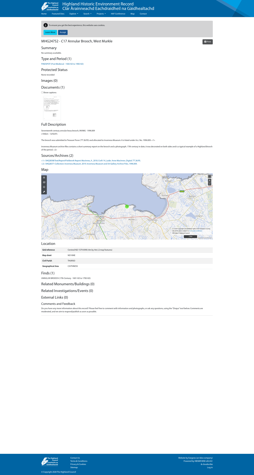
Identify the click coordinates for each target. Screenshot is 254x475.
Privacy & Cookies (78, 464)
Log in (210, 468)
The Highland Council (66, 472)
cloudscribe (208, 464)
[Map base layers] (44, 182)
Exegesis (192, 458)
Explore (73, 14)
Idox (201, 458)
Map (133, 14)
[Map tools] (44, 192)
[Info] (44, 187)
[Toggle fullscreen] (209, 176)
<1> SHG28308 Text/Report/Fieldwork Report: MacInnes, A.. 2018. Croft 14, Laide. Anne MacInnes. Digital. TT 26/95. (91, 161)
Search (86, 14)
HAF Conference (118, 14)
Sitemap (74, 468)
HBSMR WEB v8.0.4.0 (204, 461)
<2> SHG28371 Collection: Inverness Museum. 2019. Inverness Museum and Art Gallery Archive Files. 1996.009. (89, 164)
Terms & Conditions (78, 461)
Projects (100, 14)
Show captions (49, 93)
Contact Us (75, 458)
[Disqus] (127, 351)
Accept (63, 32)
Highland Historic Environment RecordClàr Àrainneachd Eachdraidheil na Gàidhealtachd (108, 6)
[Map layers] (44, 177)
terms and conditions (195, 231)
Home (44, 14)
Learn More (50, 32)
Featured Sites (58, 14)
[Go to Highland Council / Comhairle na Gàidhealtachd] (49, 5)
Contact (143, 14)
